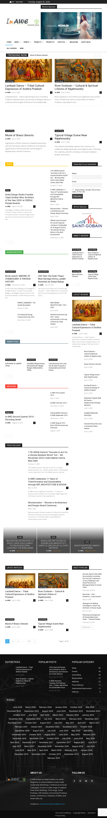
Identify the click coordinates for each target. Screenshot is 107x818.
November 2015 (39, 754)
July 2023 (33, 715)
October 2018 (53, 738)
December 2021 (92, 719)
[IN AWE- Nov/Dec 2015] (43, 405)
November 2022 (16, 719)
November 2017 (46, 742)
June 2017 (92, 742)
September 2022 (33, 719)
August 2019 (49, 734)
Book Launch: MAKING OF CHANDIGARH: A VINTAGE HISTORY (18, 279)
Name (74, 173)
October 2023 (19, 715)
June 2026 (17, 707)
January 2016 (86, 750)
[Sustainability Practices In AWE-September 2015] (43, 415)
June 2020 (63, 730)
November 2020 (70, 727)
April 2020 (88, 730)
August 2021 (45, 723)
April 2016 (43, 750)
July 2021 (58, 723)
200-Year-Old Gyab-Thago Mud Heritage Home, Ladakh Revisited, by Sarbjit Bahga (52, 279)
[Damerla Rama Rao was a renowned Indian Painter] (77, 426)
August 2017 (79, 742)
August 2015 (87, 754)
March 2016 (56, 750)
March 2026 (30, 707)
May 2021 (70, 723)
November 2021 (15, 723)
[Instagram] (80, 781)
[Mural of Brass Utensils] (28, 120)
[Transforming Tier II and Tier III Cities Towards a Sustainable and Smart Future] (58, 354)
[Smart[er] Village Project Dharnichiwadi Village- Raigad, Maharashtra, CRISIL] (37, 354)
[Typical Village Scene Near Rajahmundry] (78, 120)
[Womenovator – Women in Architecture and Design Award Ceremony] (43, 211)
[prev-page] (6, 242)
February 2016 (71, 750)
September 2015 (71, 754)
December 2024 (14, 711)
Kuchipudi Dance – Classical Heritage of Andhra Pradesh (91, 388)
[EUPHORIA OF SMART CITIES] (15, 354)
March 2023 (58, 715)
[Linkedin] (86, 781)
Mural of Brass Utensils (19, 135)
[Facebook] (74, 781)
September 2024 (31, 711)
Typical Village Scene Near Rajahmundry (93, 276)
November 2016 (62, 746)
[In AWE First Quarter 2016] (43, 395)
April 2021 (82, 723)
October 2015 (55, 754)
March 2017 (29, 746)
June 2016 (19, 750)
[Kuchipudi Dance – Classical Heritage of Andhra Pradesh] (77, 388)
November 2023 (93, 711)
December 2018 (19, 738)
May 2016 (31, 750)
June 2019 (63, 734)
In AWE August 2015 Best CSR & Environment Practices (59, 425)
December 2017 (29, 742)
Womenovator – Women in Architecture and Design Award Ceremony (59, 211)
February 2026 (45, 707)
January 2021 (36, 727)
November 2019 (19, 734)
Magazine (9, 412)
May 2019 (75, 734)
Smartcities (31, 360)
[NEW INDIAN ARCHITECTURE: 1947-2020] (43, 305)
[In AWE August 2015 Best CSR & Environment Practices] (43, 425)
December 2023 (76, 711)
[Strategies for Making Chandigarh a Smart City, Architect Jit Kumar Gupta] (76, 605)
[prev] (95, 55)
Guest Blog (10, 81)
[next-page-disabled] (11, 435)
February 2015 (53, 758)
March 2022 (61, 719)
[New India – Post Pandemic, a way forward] (76, 596)
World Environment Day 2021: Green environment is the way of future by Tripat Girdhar (58, 319)
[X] (92, 781)
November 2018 (36, 738)
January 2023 (88, 715)
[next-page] (11, 242)
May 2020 (76, 730)
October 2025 (76, 707)
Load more (86, 627)
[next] (99, 55)
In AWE (7, 92)
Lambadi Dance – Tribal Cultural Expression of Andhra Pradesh (53, 55)
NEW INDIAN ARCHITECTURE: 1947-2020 (58, 305)
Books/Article (10, 271)
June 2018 (78, 738)
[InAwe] (23, 22)
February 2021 (21, 727)
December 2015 (21, 754)
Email (74, 182)
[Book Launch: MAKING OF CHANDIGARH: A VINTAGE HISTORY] (20, 265)
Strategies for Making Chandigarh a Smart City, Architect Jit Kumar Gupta (92, 606)
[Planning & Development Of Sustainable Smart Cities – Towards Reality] (76, 617)
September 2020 (22, 730)
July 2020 (51, 730)
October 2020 (86, 727)
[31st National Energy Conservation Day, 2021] (10, 317)
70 (29, 641)
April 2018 (14, 742)
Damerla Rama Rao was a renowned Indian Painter (93, 426)
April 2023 (44, 715)
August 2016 (77, 746)
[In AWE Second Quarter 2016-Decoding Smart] (20, 403)
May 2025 (90, 707)
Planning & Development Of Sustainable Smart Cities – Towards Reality (91, 617)
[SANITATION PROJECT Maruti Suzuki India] (87, 540)
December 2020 (53, 727)
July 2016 (90, 746)
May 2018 (90, 738)
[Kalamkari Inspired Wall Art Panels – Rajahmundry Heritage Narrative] (77, 400)
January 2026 (61, 707)
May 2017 (17, 746)
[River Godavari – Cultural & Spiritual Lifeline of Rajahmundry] (78, 70)
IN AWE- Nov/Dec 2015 (58, 403)
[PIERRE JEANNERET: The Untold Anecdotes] (10, 305)
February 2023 (72, 715)
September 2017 (63, 742)
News (8, 190)
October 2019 (35, 734)
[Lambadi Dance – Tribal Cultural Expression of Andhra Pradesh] (28, 70)
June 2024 (61, 711)
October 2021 (31, 723)
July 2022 (48, 719)
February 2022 (75, 719)
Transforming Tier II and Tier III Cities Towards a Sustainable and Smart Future (57, 367)
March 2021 (94, 723)
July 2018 (66, 738)
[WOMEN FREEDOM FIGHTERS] (77, 415)
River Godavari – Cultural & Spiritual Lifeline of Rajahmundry (76, 87)
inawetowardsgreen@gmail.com (52, 804)
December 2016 (45, 746)
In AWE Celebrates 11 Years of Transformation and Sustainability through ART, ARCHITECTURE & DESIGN (47, 481)
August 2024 (47, 711)
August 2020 (38, 730)
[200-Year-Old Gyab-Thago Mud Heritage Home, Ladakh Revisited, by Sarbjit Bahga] (53, 265)
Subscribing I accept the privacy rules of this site (86, 191)
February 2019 (89, 734)
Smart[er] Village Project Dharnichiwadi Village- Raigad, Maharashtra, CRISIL (36, 367)
